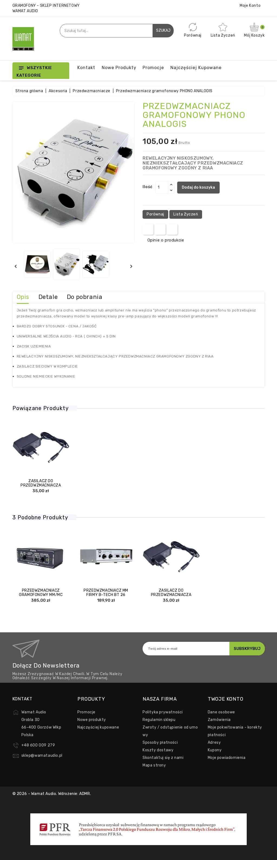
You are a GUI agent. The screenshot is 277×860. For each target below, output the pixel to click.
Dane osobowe (221, 712)
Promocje (86, 712)
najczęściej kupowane (196, 67)
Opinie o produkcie (165, 240)
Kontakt (86, 67)
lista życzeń (185, 214)
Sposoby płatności (160, 742)
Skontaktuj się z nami (163, 757)
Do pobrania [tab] (85, 297)
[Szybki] (46, 449)
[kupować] (90, 558)
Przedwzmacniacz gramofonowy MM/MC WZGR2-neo (40, 594)
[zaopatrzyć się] (24, 449)
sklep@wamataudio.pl (41, 755)
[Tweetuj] (160, 229)
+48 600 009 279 (38, 745)
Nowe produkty (119, 67)
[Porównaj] (35, 449)
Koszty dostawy (158, 750)
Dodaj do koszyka (198, 187)
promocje (153, 67)
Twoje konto (225, 699)
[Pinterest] (172, 229)
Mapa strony (154, 765)
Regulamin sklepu (159, 719)
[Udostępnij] (148, 229)
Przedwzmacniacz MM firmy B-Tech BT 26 (106, 592)
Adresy (214, 742)
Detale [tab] (48, 297)
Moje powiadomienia (227, 757)
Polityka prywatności (163, 712)
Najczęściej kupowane (98, 727)
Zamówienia (219, 719)
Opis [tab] (23, 297)
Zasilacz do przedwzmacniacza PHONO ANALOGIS (41, 485)
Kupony (215, 750)
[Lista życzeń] (57, 449)
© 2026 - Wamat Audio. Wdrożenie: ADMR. (51, 793)
